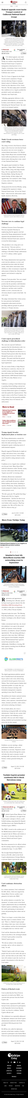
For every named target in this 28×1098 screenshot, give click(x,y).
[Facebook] (17, 1062)
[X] (8, 1062)
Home (11, 6)
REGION (19, 1065)
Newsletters (13, 1082)
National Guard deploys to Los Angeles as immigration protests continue (9, 412)
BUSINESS (19, 1068)
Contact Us (22, 1082)
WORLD (9, 1068)
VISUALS (14, 1076)
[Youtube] (14, 1062)
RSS (23, 1085)
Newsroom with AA (8, 807)
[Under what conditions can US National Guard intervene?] (22, 423)
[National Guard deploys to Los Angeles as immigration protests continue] (22, 413)
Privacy (11, 1085)
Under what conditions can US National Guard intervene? (9, 422)
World (16, 6)
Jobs (5, 1085)
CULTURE (18, 1070)
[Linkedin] (19, 1062)
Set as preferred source (21, 50)
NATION (9, 1065)
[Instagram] (11, 1062)
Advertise (17, 1085)
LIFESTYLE (9, 1070)
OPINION (19, 1073)
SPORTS (9, 1073)
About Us (5, 1082)
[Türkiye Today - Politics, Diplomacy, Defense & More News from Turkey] (14, 2)
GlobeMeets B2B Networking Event (12, 605)
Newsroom (6, 49)
